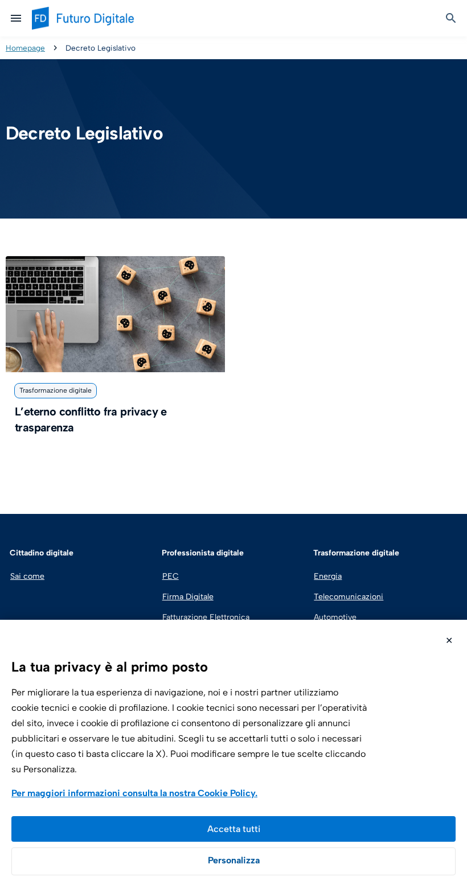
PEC (170, 576)
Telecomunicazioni (348, 597)
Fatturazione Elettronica (204, 617)
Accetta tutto (233, 829)
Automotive (335, 617)
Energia (328, 576)
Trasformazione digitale (55, 390)
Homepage (25, 47)
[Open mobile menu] (16, 18)
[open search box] (451, 18)
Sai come (27, 576)
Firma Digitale (188, 597)
